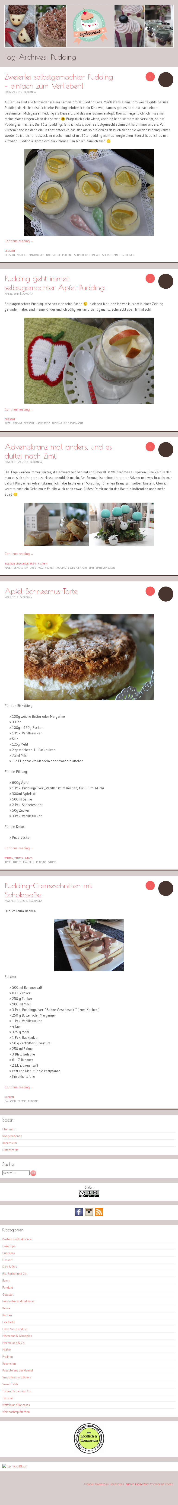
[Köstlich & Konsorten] (89, 1452)
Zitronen (128, 255)
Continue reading (19, 241)
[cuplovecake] (89, 26)
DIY (26, 567)
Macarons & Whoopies (17, 1336)
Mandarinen (36, 255)
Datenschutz (10, 1150)
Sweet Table (10, 1384)
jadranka (30, 92)
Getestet (7, 1294)
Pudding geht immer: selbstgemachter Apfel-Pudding (55, 283)
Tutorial (7, 1398)
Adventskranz (14, 567)
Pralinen (7, 1356)
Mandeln (29, 862)
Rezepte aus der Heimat (17, 1370)
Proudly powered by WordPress (104, 1484)
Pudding (67, 255)
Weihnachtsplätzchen (16, 1412)
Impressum (9, 1143)
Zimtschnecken (105, 567)
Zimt (91, 567)
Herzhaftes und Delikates (18, 1301)
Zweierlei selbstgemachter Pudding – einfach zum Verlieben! (59, 81)
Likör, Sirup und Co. (15, 1329)
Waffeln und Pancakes (16, 1405)
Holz (40, 567)
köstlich (22, 255)
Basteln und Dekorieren (20, 563)
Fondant (7, 1287)
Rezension (9, 1363)
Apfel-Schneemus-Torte (41, 591)
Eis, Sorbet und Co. (14, 1273)
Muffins (6, 1350)
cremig (17, 423)
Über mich (9, 1129)
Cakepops (8, 1246)
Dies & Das (9, 1267)
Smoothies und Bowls (16, 1377)
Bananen (10, 1101)
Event (6, 1280)
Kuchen (42, 563)
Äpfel (8, 423)
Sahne (52, 862)
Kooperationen (12, 1136)
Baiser (17, 862)
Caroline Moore (163, 1484)
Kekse (6, 1308)
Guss (33, 567)
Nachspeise (53, 255)
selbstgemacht (111, 255)
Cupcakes (8, 1253)
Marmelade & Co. (13, 1343)
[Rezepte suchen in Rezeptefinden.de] (14, 1466)
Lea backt (8, 1322)
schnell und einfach (87, 255)
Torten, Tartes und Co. (19, 858)
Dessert (10, 250)
